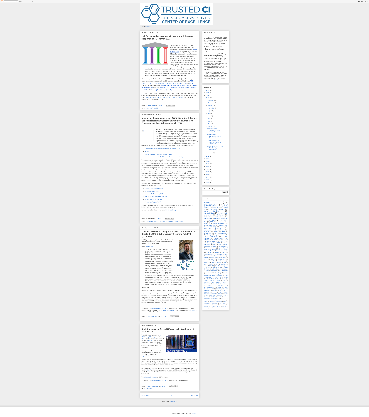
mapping (216, 304)
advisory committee (209, 261)
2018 (207, 166)
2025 (207, 92)
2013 (207, 179)
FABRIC (147, 151)
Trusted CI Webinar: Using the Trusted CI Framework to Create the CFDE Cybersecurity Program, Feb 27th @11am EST (168, 234)
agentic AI (211, 301)
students (220, 230)
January (210, 153)
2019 (207, 164)
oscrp (216, 231)
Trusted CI (148, 26)
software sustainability (219, 256)
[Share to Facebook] (173, 105)
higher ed (214, 270)
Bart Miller (214, 290)
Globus (224, 279)
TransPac (210, 285)
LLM (207, 295)
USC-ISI (223, 298)
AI (220, 277)
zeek (210, 307)
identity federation (210, 236)
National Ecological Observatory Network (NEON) (158, 154)
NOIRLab (217, 265)
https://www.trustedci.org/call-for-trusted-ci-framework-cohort (164, 97)
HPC (151, 388)
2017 (207, 169)
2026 (207, 90)
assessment (219, 301)
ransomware (208, 233)
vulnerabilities (209, 213)
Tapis (220, 296)
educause (225, 269)
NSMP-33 (219, 295)
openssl (208, 256)
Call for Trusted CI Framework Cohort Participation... (213, 130)
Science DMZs (217, 267)
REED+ (208, 267)
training (205, 307)
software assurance (212, 217)
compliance (207, 218)
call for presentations (168, 310)
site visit (218, 306)
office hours (217, 272)
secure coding (219, 238)
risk (213, 288)
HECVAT (220, 293)
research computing (213, 274)
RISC (224, 280)
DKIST (212, 259)
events (148, 388)
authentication (211, 248)
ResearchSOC (223, 246)
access (205, 301)
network (211, 264)
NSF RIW (212, 295)
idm (225, 262)
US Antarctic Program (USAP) (153, 202)
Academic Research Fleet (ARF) (154, 188)
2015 (207, 174)
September (211, 108)
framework (149, 108)
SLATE (215, 284)
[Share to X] (171, 105)
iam (222, 209)
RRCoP (149, 370)
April (209, 121)
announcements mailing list (158, 308)
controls (219, 262)
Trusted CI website (214, 80)
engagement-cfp (220, 235)
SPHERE (213, 296)
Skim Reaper (224, 284)
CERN (205, 259)
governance (222, 303)
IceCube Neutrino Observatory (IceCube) (156, 196)
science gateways (218, 223)
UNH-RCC (221, 285)
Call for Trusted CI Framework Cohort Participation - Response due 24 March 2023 (167, 37)
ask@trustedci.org (209, 287)
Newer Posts (145, 395)
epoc (207, 270)
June (209, 116)
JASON (226, 293)
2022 (207, 156)
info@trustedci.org (170, 210)
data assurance (216, 249)
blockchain (207, 262)
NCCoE (150, 340)
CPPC (224, 290)
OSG (223, 252)
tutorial (206, 257)
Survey (209, 235)
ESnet (226, 239)
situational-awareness (221, 218)
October (210, 105)
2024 (207, 95)
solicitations (207, 239)
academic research (221, 300)
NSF (220, 244)
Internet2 (206, 231)
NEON (205, 280)
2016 (207, 172)
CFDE (170, 249)
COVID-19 (217, 239)
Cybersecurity (223, 233)
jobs (205, 264)
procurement (223, 304)
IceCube (223, 264)
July (209, 113)
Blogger (194, 413)
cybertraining (208, 243)
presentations (208, 230)
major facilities (179, 221)
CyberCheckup (211, 226)
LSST (205, 265)
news (226, 254)
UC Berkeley (215, 269)
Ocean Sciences (212, 241)
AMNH (226, 277)
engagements (210, 205)
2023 (207, 98)
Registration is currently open (149, 356)
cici (213, 262)
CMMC (218, 243)
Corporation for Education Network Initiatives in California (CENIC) (163, 148)
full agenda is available (150, 377)
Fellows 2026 (221, 259)
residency (206, 306)
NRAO (212, 280)
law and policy (223, 270)
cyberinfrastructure (209, 254)
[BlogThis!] (169, 105)
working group (214, 257)
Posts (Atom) (173, 401)
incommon (219, 254)
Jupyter (217, 252)
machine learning (208, 304)
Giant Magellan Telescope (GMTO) (154, 194)
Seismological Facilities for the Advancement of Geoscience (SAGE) (164, 157)
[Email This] (167, 105)
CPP (217, 264)
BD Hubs (223, 257)
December (211, 100)
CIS (220, 290)
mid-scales (209, 272)
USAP (223, 241)
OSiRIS (218, 280)
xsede (215, 277)
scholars (213, 306)
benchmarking (222, 261)
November (211, 103)
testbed (224, 306)
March (210, 124)
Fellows (220, 215)
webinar (154, 319)
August (210, 110)
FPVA (214, 292)
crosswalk (206, 303)
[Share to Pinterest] (174, 105)
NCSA (211, 265)
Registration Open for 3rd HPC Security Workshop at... (215, 148)
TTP (211, 222)
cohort (219, 287)
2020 (207, 161)
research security (222, 251)
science (218, 288)
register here (149, 246)
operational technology (212, 228)
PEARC (222, 226)
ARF (215, 233)
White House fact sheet (209, 300)
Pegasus (225, 265)
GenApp (217, 279)
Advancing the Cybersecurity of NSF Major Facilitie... (214, 136)
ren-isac (225, 272)
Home (170, 395)
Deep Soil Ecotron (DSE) (151, 191)
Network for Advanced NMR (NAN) (154, 199)
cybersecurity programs (152, 221)
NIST (142, 338)
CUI (223, 231)
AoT (207, 279)
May (209, 118)
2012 (207, 182)
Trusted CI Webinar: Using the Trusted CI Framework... (214, 142)
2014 (207, 177)
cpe (225, 301)
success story (223, 225)
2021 (207, 158)
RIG (225, 295)
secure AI (219, 275)
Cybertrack (206, 292)
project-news (220, 222)
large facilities (170, 221)
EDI (211, 279)
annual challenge (209, 225)
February (211, 126)
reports (206, 223)
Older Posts (194, 395)
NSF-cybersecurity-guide (216, 245)
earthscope (214, 303)
